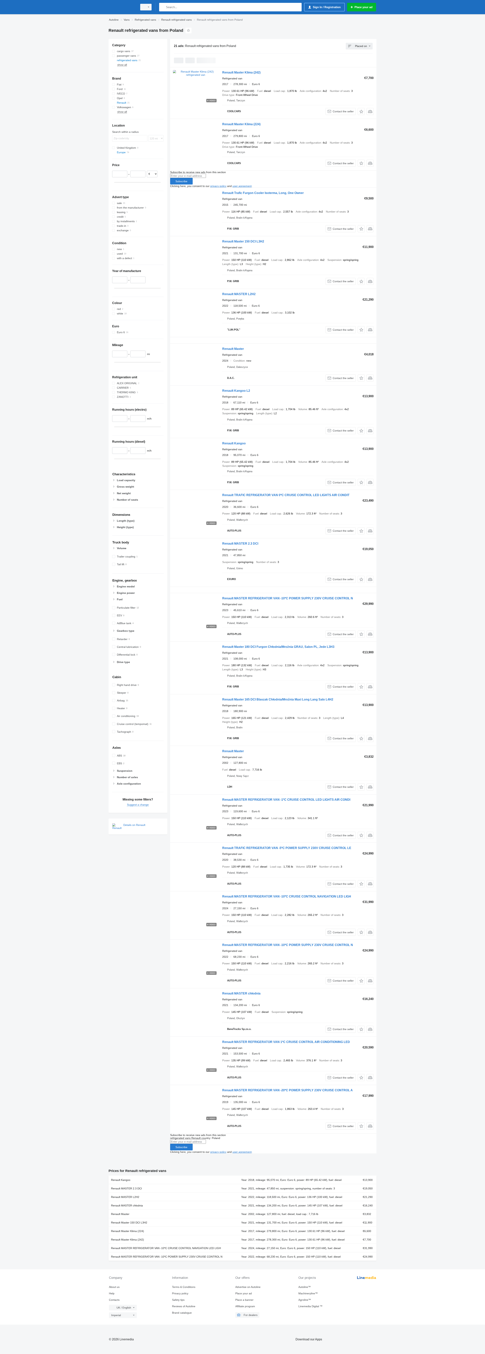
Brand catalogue (182, 1312)
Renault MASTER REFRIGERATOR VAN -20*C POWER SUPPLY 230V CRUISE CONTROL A (287, 1090)
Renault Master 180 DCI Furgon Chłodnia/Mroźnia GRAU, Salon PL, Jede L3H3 (278, 646)
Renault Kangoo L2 (236, 390)
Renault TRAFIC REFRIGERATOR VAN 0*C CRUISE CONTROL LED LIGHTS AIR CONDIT (286, 495)
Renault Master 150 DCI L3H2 (243, 241)
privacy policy (218, 186)
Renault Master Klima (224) (241, 124)
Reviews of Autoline (183, 1306)
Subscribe (181, 181)
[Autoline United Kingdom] (122, 7)
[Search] (162, 7)
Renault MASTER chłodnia (241, 993)
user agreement (242, 186)
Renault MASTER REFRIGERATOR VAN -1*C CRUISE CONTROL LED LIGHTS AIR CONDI (286, 799)
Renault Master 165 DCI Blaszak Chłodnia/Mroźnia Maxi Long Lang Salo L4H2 (277, 699)
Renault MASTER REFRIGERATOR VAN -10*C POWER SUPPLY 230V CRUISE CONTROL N (287, 598)
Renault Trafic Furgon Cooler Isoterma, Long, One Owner (263, 193)
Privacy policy (180, 1293)
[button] (361, 111)
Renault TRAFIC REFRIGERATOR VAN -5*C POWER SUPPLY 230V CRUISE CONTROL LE (286, 848)
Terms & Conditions (183, 1286)
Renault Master (233, 348)
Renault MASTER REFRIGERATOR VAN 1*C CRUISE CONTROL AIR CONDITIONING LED (286, 1042)
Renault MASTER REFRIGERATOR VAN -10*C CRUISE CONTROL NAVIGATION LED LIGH (286, 896)
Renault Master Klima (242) (241, 72)
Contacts (114, 1299)
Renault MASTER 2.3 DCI (240, 543)
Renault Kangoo (234, 443)
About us (114, 1286)
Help (111, 1293)
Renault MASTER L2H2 (239, 294)
